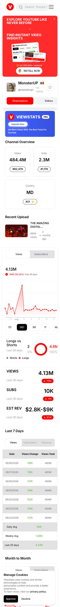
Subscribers (41, 254)
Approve (11, 598)
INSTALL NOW (32, 70)
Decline (26, 598)
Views (19, 254)
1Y (45, 327)
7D (9, 327)
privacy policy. (38, 591)
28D (22, 327)
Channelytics (20, 100)
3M (34, 327)
